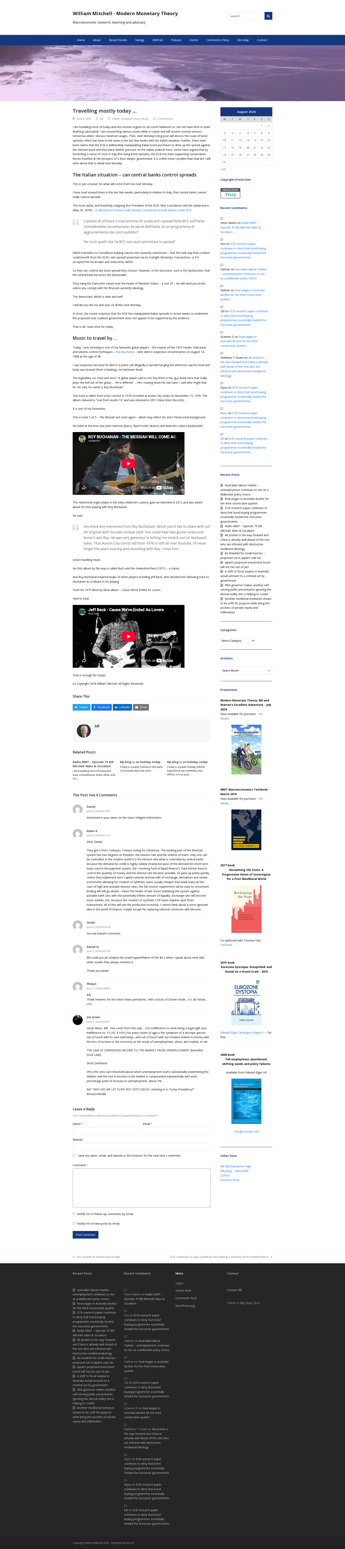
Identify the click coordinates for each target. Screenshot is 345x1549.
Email (147, 1124)
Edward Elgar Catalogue (235, 1032)
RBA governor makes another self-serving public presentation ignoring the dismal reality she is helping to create (245, 589)
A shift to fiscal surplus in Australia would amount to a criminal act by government (244, 575)
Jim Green (93, 1017)
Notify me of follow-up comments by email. (105, 1214)
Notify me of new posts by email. (98, 1223)
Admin (116, 118)
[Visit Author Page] (84, 730)
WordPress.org (185, 1306)
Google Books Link (246, 1131)
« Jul (223, 169)
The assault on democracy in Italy (96, 1257)
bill (101, 118)
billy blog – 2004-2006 (234, 1171)
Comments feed (185, 1298)
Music (145, 118)
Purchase (226, 945)
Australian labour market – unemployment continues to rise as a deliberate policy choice (243, 273)
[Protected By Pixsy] (230, 197)
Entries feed (183, 1290)
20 (248, 147)
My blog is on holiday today (140, 762)
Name (78, 1124)
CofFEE (225, 1175)
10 (224, 140)
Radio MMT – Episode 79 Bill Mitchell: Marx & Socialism (93, 764)
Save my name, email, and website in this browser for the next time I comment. (129, 1155)
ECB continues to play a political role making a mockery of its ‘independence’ (219, 1257)
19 (240, 147)
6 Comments (165, 118)
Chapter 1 (258, 1032)
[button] (81, 707)
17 (224, 147)
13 (248, 140)
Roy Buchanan (125, 352)
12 (240, 140)
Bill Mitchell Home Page (235, 1166)
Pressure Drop (229, 1180)
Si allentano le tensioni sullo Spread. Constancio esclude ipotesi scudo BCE (143, 210)
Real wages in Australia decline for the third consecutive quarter (242, 294)
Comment (80, 1165)
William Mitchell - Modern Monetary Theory (125, 13)
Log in (179, 1283)
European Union (131, 118)
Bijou (223, 413)
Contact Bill (234, 1290)
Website (78, 1139)
